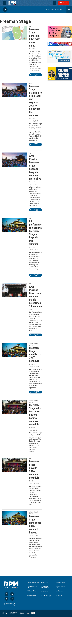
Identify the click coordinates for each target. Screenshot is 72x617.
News (30, 83)
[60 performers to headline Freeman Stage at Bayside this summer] (14, 225)
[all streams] (69, 9)
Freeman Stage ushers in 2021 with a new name (34, 37)
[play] (5, 9)
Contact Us (59, 595)
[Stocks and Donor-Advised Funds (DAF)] (60, 32)
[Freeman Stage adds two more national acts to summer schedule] (14, 407)
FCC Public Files (31, 591)
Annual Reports (31, 595)
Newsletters (44, 591)
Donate (64, 3)
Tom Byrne (32, 364)
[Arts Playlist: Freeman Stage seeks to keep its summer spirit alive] (14, 159)
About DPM (44, 582)
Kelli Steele (32, 48)
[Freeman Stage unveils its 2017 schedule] (14, 350)
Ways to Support (60, 587)
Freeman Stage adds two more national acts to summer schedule (35, 414)
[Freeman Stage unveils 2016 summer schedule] (14, 465)
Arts (30, 26)
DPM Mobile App (46, 595)
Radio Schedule (60, 582)
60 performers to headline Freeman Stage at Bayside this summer (35, 233)
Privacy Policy (11, 605)
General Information (33, 582)
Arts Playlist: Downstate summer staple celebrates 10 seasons (35, 296)
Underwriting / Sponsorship (45, 587)
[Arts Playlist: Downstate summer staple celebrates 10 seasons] (14, 290)
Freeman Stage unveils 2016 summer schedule (34, 469)
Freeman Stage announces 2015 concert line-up (35, 524)
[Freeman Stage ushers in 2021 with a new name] (14, 33)
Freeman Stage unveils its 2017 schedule (35, 354)
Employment (59, 591)
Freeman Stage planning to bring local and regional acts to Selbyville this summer (35, 100)
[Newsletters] (60, 56)
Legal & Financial (32, 587)
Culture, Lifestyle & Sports (34, 344)
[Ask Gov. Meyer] (60, 73)
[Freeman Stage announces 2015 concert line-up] (14, 518)
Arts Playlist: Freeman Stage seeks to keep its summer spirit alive (35, 167)
